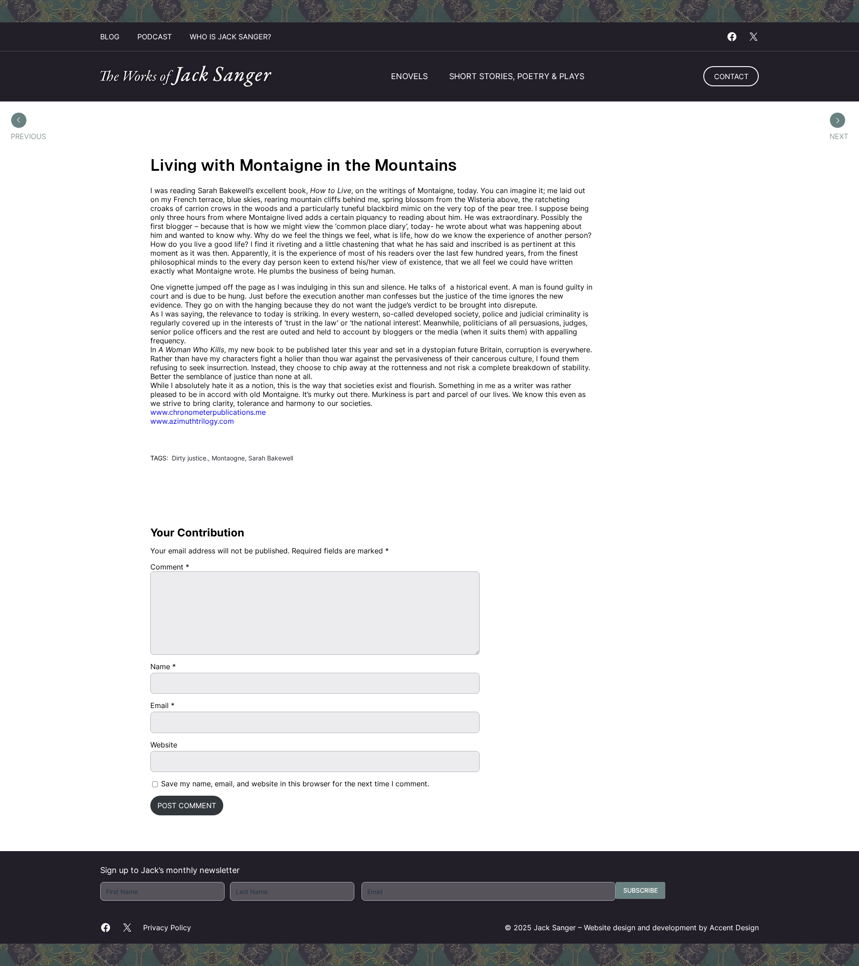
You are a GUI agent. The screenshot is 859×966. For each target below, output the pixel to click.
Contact (731, 76)
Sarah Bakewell (270, 458)
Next (838, 136)
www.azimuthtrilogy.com (192, 421)
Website (163, 744)
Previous (28, 136)
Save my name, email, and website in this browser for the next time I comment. (295, 783)
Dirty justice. (190, 458)
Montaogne (228, 458)
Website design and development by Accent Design (671, 927)
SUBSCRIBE (640, 890)
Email (162, 705)
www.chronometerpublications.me (208, 412)
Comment (169, 566)
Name (163, 666)
